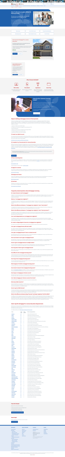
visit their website (25, 165)
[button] (52, 4)
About (44, 5)
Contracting (13, 442)
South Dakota (14, 379)
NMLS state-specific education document (26, 309)
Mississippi (13, 352)
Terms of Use (24, 435)
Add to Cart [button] (15, 74)
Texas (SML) (13, 382)
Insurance (20, 5)
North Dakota (14, 366)
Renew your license (14, 432)
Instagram (45, 432)
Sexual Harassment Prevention (15, 444)
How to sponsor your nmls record (16, 186)
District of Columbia (15, 326)
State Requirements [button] (18, 33)
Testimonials (23, 431)
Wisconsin (13, 395)
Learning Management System (15, 445)
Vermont (13, 388)
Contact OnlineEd (14, 421)
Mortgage (16, 5)
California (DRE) (14, 319)
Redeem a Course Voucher (15, 449)
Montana (13, 355)
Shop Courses (14, 155)
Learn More (20, 53)
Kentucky (13, 342)
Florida (13, 328)
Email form (34, 430)
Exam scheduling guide (14, 163)
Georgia (13, 329)
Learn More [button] (21, 74)
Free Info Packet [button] (47, 33)
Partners (41, 5)
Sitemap (23, 432)
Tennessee (13, 381)
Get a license (13, 431)
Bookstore (38, 5)
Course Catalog (13, 429)
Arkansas (13, 318)
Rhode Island (13, 375)
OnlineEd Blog (46, 429)
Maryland (13, 346)
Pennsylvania (14, 372)
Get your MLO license (15, 439)
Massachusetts (14, 348)
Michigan (13, 349)
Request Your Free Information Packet (17, 412)
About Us (23, 429)
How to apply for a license (15, 172)
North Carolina (14, 365)
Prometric (38, 160)
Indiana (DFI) (13, 338)
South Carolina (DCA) (15, 378)
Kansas (13, 341)
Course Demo (46, 433)
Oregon (13, 371)
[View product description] (42, 48)
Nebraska (13, 356)
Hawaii (13, 332)
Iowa (12, 339)
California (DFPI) (14, 321)
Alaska (13, 315)
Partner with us (24, 430)
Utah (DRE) (13, 385)
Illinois (12, 335)
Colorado (13, 322)
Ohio (12, 368)
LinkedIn (45, 430)
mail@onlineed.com (35, 429)
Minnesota (13, 351)
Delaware (13, 325)
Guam (12, 331)
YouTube (45, 431)
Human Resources (33, 5)
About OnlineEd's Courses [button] (32, 33)
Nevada (13, 358)
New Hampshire (14, 359)
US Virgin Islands (14, 391)
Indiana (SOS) (14, 336)
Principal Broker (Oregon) (15, 433)
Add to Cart (15, 53)
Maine (12, 345)
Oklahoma (13, 369)
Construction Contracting (26, 5)
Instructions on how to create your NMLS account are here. (19, 140)
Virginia (13, 389)
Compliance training (14, 441)
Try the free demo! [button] (36, 113)
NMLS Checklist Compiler (15, 179)
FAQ (22, 433)
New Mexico (13, 362)
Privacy (23, 434)
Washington (13, 392)
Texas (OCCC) (14, 384)
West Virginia (14, 394)
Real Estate (13, 5)
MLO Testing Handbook (18, 269)
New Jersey (13, 361)
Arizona (13, 316)
